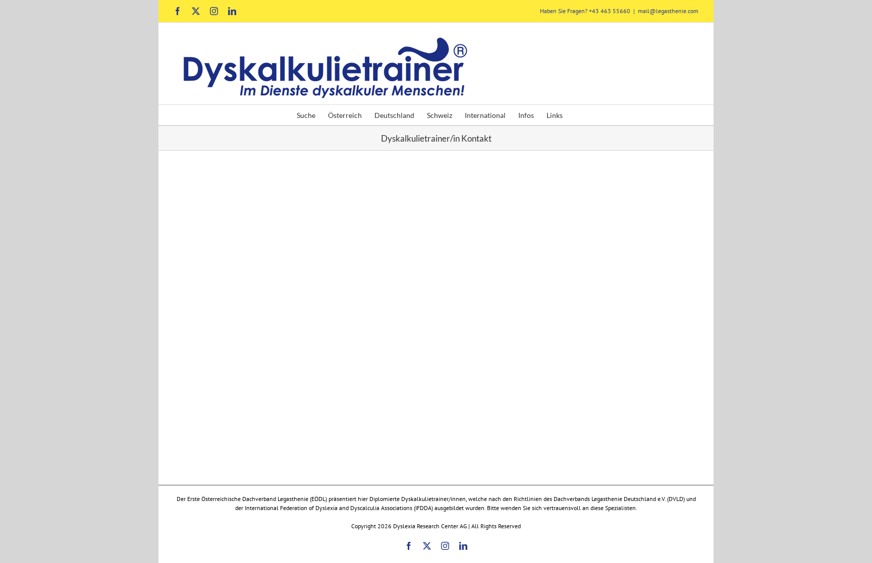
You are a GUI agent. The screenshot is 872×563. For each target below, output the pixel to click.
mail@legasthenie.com (668, 11)
